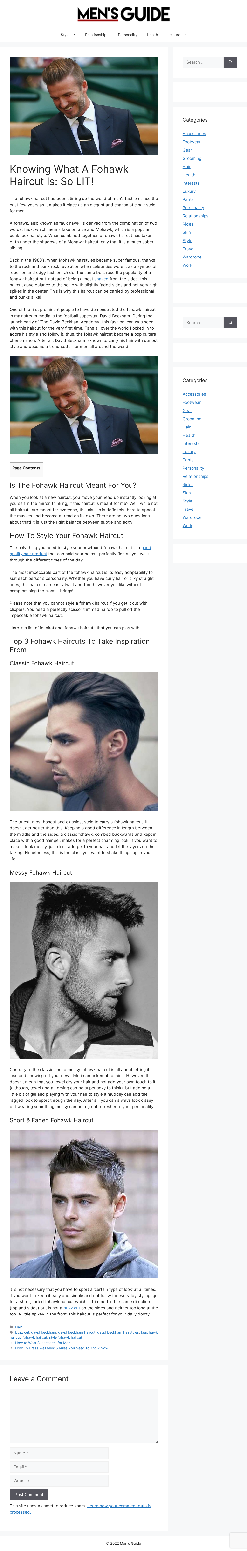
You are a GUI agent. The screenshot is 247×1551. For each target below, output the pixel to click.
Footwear (192, 142)
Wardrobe (192, 257)
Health (152, 34)
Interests (191, 183)
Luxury (189, 191)
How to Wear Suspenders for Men (42, 1343)
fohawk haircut (35, 1337)
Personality (127, 34)
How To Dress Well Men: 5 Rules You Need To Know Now (61, 1348)
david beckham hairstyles (118, 1332)
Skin (187, 232)
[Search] (230, 62)
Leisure (174, 34)
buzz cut (71, 1308)
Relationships (96, 34)
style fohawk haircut (65, 1337)
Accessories (194, 133)
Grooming (192, 158)
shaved (101, 278)
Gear (187, 150)
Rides (188, 224)
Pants (188, 199)
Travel (188, 248)
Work (187, 265)
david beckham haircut (76, 1332)
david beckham (43, 1332)
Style (65, 34)
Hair (18, 1327)
